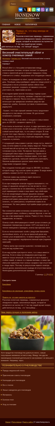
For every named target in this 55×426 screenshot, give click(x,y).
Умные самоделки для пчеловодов (17, 390)
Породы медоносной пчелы (14, 371)
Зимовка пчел (16, 58)
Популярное (31, 25)
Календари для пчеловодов (14, 380)
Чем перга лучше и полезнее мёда (19, 312)
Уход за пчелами (9, 405)
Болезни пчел (8, 400)
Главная (6, 25)
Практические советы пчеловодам (16, 375)
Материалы (6, 58)
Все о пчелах (8, 385)
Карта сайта (28, 422)
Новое (17, 25)
